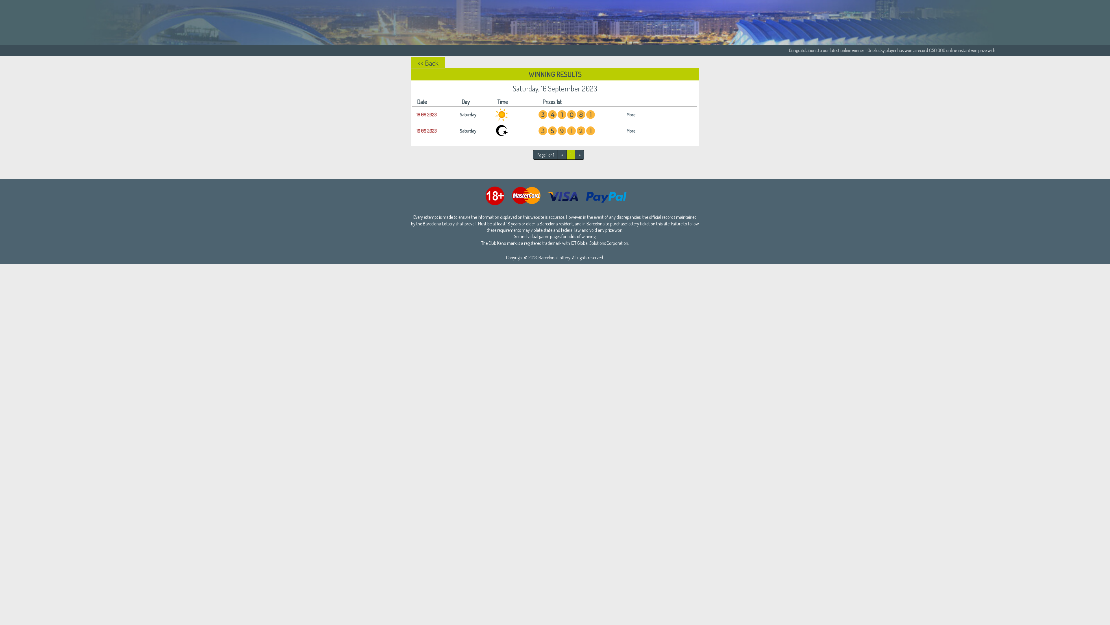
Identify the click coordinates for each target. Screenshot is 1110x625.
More (631, 114)
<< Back (428, 62)
